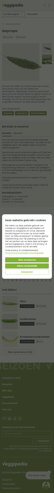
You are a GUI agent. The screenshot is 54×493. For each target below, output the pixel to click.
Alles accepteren (27, 260)
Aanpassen (27, 272)
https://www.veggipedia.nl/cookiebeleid (24, 253)
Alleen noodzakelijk (27, 266)
